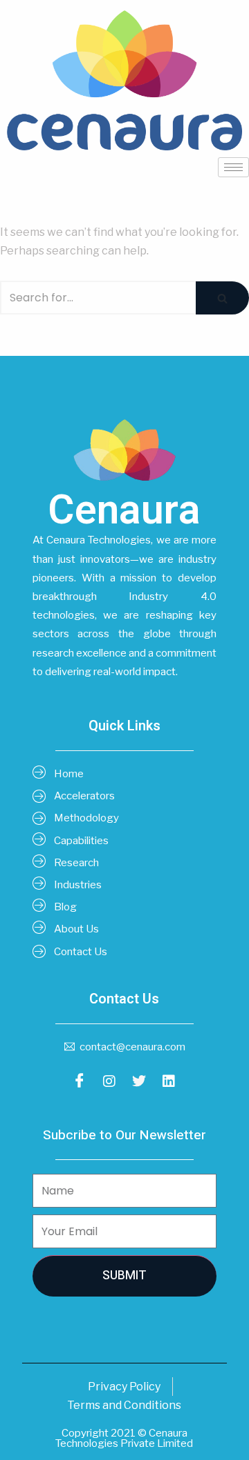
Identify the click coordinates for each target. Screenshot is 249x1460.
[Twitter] (139, 1080)
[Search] (222, 297)
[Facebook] (79, 1080)
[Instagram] (109, 1080)
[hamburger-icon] (233, 167)
